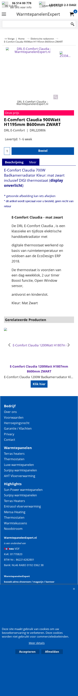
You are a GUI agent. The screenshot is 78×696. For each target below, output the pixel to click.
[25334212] (66, 54)
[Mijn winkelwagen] (71, 14)
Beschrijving (14, 162)
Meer (33, 162)
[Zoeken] (72, 24)
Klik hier (39, 384)
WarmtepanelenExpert (38, 14)
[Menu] (4, 14)
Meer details (37, 643)
